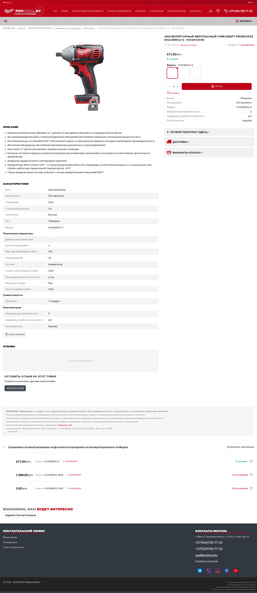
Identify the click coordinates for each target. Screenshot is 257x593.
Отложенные (10, 542)
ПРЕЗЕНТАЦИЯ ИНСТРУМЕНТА (88, 11)
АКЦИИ (64, 11)
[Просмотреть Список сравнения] (211, 11)
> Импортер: (12, 431)
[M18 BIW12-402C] (195, 73)
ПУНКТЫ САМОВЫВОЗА (119, 11)
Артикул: (232, 45)
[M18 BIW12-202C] (184, 73)
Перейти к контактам (206, 561)
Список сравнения (13, 547)
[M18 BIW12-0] (172, 73)
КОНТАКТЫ (195, 11)
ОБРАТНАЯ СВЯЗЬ (176, 11)
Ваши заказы (10, 537)
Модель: (172, 65)
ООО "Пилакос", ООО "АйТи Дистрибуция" (27, 431)
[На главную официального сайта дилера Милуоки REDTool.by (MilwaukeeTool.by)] (24, 11)
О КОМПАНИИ (157, 11)
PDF (55, 11)
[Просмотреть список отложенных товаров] (218, 11)
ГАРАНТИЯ (140, 11)
